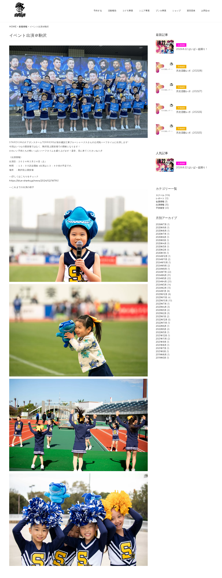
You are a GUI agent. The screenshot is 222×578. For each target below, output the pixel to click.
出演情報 (160, 204)
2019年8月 (161, 354)
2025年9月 (161, 227)
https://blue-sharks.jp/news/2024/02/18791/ (34, 180)
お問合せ (205, 10)
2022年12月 (161, 319)
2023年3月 (161, 310)
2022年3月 (161, 332)
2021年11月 (161, 338)
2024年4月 (161, 281)
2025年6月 (161, 237)
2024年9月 (161, 265)
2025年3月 (161, 246)
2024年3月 (161, 284)
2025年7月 (161, 234)
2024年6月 (161, 275)
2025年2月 (161, 249)
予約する (97, 10)
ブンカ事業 (161, 10)
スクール (160, 195)
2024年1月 (161, 291)
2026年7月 (161, 224)
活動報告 (112, 10)
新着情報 (23, 26)
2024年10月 (162, 262)
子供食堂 (160, 208)
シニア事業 (144, 10)
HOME (12, 26)
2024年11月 (161, 259)
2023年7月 (161, 303)
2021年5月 (161, 351)
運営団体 (191, 10)
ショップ (176, 10)
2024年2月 (161, 288)
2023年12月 (161, 294)
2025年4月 (161, 243)
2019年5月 (161, 357)
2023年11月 (161, 297)
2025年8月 (161, 230)
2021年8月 (161, 345)
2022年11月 (161, 322)
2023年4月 (161, 307)
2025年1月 (161, 253)
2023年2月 (161, 313)
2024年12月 (161, 256)
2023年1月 (161, 316)
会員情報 (160, 201)
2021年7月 (161, 348)
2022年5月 (161, 329)
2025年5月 (161, 240)
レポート (160, 198)
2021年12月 (161, 335)
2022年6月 (161, 326)
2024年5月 (161, 278)
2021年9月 (161, 341)
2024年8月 (161, 268)
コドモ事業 (127, 10)
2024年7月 (161, 272)
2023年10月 (162, 300)
